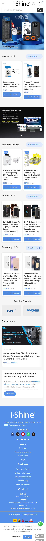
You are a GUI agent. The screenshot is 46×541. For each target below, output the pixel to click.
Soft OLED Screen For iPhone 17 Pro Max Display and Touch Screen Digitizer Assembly (11, 226)
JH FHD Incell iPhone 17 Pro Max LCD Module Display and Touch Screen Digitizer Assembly (33, 226)
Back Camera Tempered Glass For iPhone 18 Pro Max (11, 84)
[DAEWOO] (33, 310)
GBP (39, 536)
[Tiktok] (33, 434)
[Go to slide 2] (3, 47)
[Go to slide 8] (17, 47)
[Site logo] (21, 3)
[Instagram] (18, 434)
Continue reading (10, 363)
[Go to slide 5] (10, 47)
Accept (27, 537)
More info (16, 537)
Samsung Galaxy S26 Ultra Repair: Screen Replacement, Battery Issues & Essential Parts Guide (21, 356)
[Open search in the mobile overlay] (22, 10)
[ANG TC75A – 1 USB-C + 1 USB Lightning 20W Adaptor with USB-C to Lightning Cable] (12, 159)
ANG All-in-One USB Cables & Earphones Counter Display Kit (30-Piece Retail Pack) (32, 175)
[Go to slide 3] (5, 47)
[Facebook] (12, 434)
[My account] (33, 3)
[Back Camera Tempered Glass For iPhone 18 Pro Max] (12, 71)
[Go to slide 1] (1, 47)
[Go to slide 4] (8, 47)
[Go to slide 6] (12, 47)
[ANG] (11, 310)
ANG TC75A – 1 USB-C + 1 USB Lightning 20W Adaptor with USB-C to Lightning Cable (11, 175)
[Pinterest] (23, 434)
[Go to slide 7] (14, 47)
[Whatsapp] (28, 434)
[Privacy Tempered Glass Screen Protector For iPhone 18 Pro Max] (33, 71)
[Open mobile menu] (3, 3)
